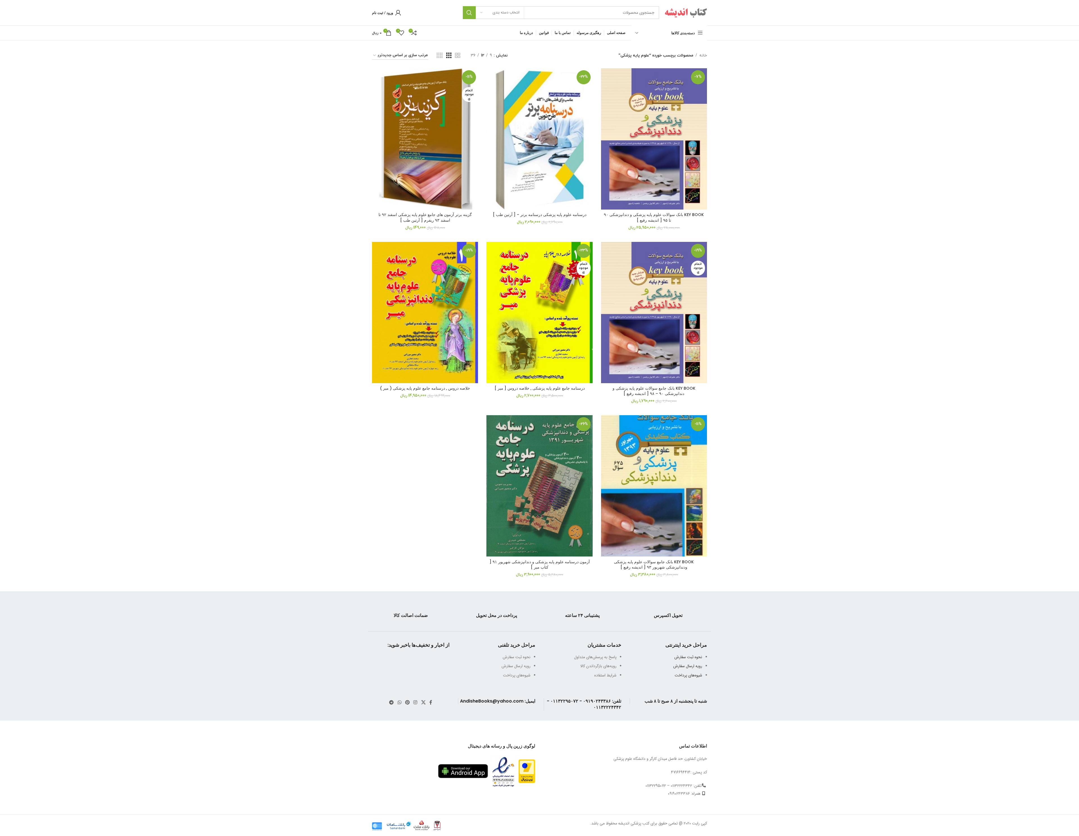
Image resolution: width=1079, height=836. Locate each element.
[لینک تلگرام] (391, 702)
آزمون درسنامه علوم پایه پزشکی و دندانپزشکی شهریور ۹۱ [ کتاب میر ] (539, 564)
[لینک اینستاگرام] (415, 702)
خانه (703, 55)
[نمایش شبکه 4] (440, 56)
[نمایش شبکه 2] (457, 56)
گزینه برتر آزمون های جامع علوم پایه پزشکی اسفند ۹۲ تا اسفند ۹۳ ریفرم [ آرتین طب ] (425, 217)
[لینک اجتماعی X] (423, 702)
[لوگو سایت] (686, 12)
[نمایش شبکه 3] (449, 56)
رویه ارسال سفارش (687, 666)
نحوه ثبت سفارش (688, 657)
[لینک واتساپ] (399, 702)
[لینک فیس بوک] (430, 702)
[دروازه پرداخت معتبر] (526, 771)
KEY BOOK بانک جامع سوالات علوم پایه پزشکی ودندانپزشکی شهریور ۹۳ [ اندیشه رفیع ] (654, 564)
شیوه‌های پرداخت (688, 675)
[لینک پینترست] (407, 702)
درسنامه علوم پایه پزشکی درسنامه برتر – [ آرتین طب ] (539, 214)
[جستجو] (469, 12)
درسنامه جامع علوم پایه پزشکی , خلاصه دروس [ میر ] (540, 388)
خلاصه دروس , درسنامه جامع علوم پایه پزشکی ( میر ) (425, 388)
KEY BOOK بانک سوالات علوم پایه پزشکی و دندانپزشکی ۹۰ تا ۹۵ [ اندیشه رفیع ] (654, 217)
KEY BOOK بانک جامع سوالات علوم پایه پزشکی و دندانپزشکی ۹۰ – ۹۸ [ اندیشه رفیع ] (654, 391)
